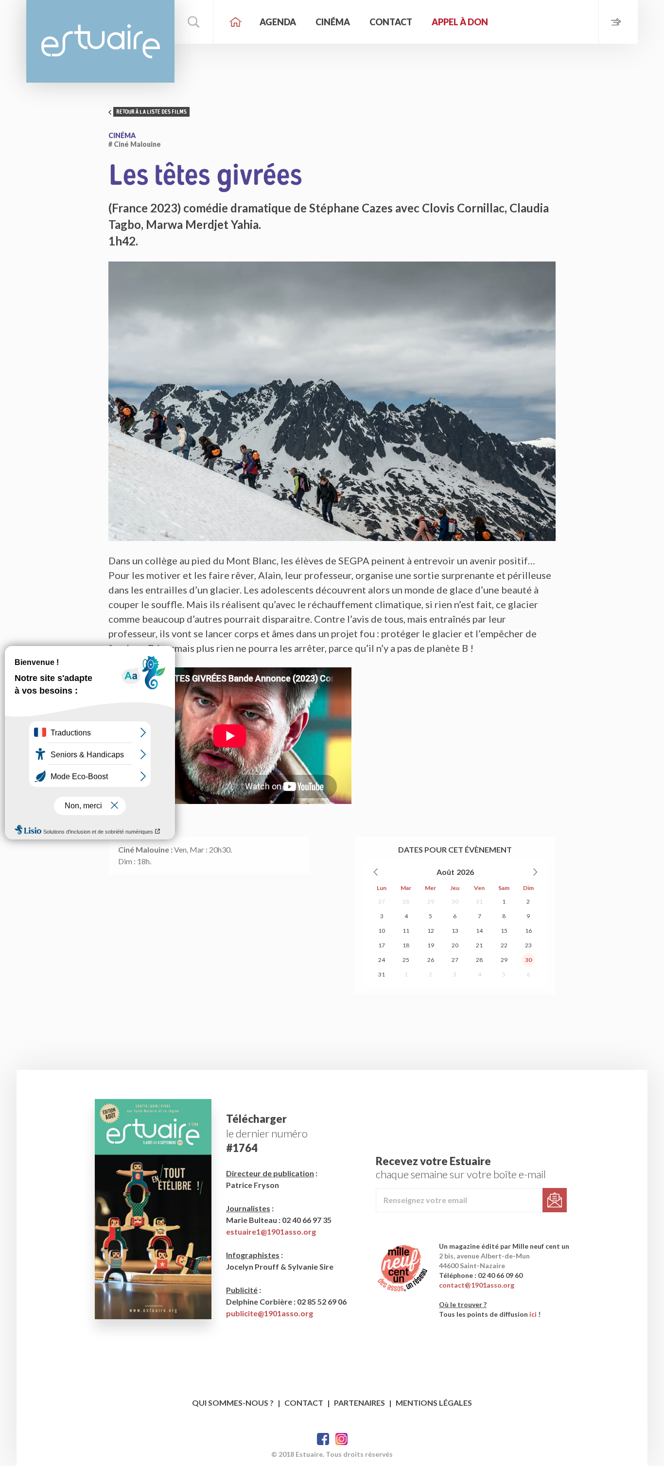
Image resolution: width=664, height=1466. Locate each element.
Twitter (341, 1439)
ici (533, 1314)
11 (405, 930)
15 (504, 930)
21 (479, 945)
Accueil (235, 22)
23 (528, 945)
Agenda (278, 22)
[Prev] (376, 872)
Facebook (323, 1439)
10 (381, 930)
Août (445, 871)
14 (479, 930)
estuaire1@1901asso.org (271, 1231)
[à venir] (618, 22)
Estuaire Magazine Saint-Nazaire (100, 41)
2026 (465, 871)
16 (528, 930)
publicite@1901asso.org (269, 1313)
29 (430, 901)
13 (455, 930)
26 (430, 959)
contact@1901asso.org (476, 1285)
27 (381, 901)
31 (479, 901)
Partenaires (359, 1402)
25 (405, 959)
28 (405, 901)
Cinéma (332, 22)
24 (381, 959)
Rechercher (194, 22)
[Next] (534, 872)
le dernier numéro (267, 1133)
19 (430, 945)
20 (455, 945)
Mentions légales (434, 1402)
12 (430, 930)
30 (455, 901)
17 (381, 945)
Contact (390, 22)
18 (405, 945)
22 (504, 945)
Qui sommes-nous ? (233, 1402)
